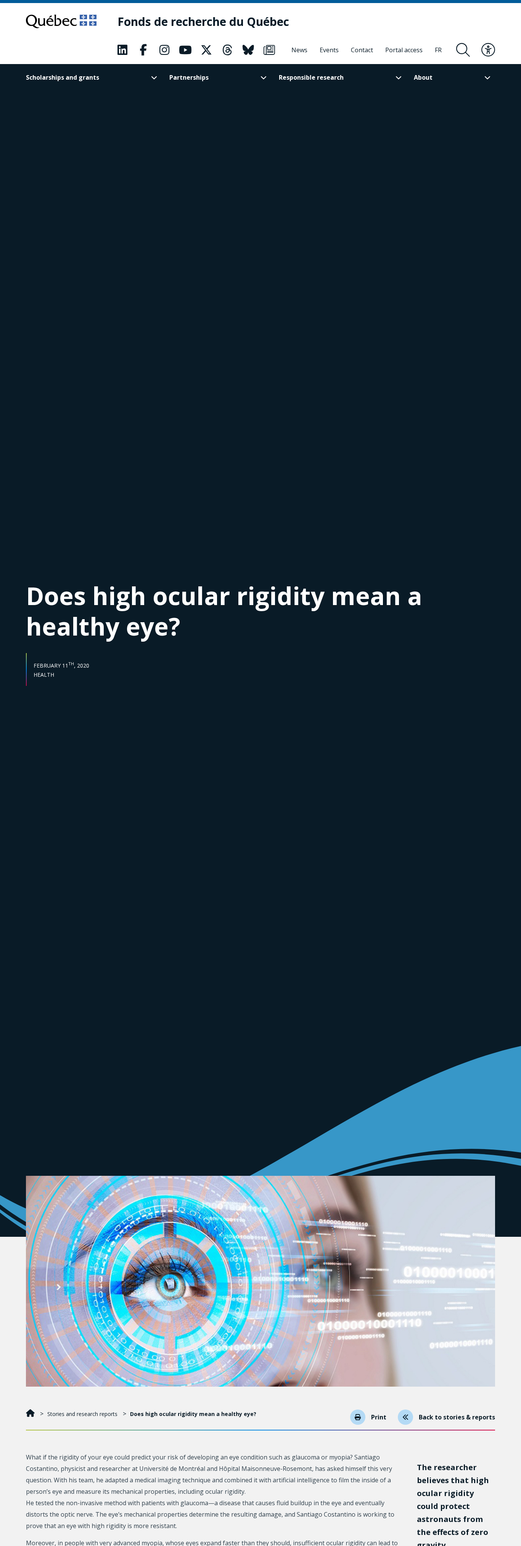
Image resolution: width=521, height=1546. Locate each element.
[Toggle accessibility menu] (488, 50)
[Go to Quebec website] (61, 21)
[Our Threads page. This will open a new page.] (227, 50)
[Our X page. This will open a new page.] (206, 50)
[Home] (31, 1414)
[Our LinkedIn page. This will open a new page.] (122, 50)
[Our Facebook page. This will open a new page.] (143, 50)
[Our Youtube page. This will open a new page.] (185, 50)
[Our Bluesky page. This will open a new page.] (248, 50)
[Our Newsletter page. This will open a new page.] (269, 50)
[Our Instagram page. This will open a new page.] (164, 50)
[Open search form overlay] (463, 50)
